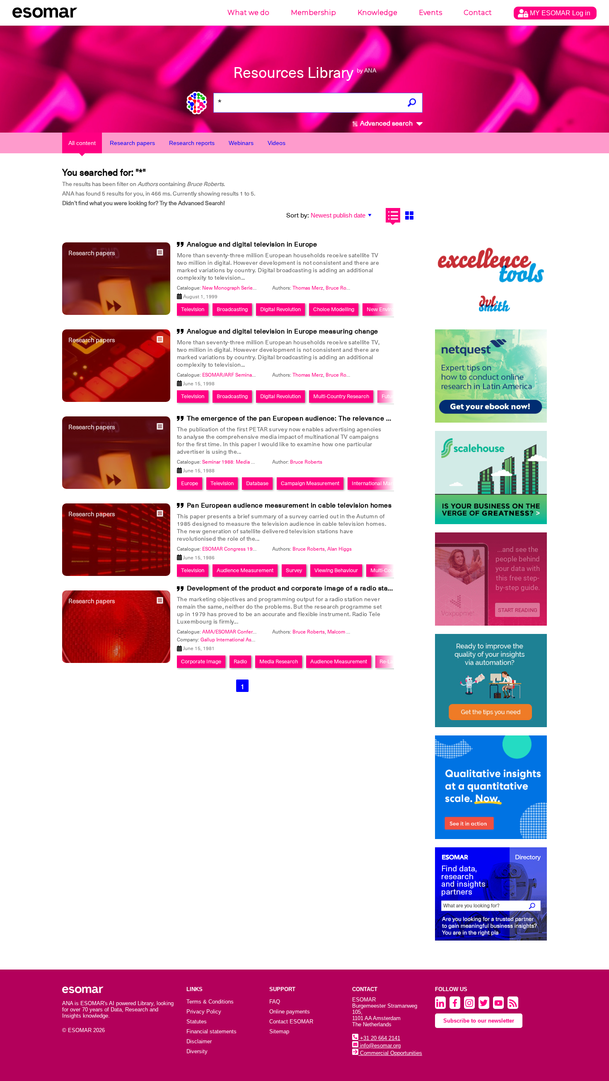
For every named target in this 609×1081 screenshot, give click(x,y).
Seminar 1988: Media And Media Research (250, 462)
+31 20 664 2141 (379, 1038)
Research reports (192, 143)
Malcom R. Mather (347, 632)
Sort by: (297, 215)
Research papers (132, 143)
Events (430, 13)
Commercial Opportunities (390, 1053)
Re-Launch (392, 661)
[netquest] (491, 376)
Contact (478, 13)
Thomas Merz (307, 288)
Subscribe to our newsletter (478, 1021)
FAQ (274, 1002)
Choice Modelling (333, 309)
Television (192, 309)
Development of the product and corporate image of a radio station (293, 588)
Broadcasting (232, 309)
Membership (313, 13)
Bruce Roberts (342, 288)
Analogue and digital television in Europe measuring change (282, 331)
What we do (248, 13)
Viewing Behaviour (336, 570)
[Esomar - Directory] (491, 894)
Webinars (241, 143)
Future (389, 396)
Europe (189, 483)
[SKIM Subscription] (491, 680)
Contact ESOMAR (291, 1021)
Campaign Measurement (310, 483)
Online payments (289, 1011)
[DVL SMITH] (491, 274)
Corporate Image (201, 661)
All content (82, 143)
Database (257, 483)
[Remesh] (491, 787)
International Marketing (379, 483)
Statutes (196, 1021)
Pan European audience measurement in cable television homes (289, 505)
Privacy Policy (203, 1011)
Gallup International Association (236, 639)
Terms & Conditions (210, 1002)
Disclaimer (199, 1041)
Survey (294, 570)
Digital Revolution (280, 309)
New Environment (388, 309)
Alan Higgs (339, 549)
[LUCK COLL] (491, 477)
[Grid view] (409, 215)
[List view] (393, 215)
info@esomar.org (379, 1045)
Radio (240, 661)
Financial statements (211, 1031)
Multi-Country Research (341, 396)
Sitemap (279, 1031)
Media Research (278, 661)
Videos (276, 143)
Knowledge (377, 13)
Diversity (197, 1051)
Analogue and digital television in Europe (252, 244)
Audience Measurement (245, 570)
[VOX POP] (491, 579)
